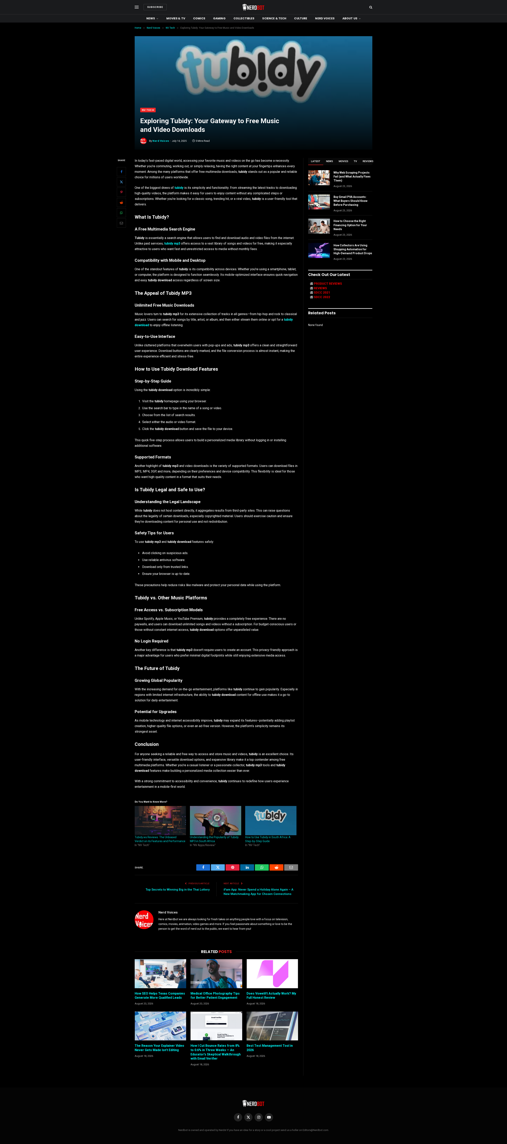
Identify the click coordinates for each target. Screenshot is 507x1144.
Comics (199, 18)
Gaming (219, 18)
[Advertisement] (253, 78)
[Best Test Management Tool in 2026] (272, 1026)
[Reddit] (121, 202)
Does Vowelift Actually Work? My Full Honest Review (271, 996)
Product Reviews (328, 283)
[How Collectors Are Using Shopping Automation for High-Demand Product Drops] (319, 250)
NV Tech (148, 110)
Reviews (368, 161)
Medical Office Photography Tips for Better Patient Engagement (215, 996)
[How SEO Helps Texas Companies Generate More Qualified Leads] (160, 973)
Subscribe (155, 7)
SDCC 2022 (322, 297)
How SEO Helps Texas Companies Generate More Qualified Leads (160, 996)
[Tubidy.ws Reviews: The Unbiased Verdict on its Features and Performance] (160, 820)
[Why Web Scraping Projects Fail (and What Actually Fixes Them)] (319, 177)
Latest (315, 161)
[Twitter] (121, 182)
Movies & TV (175, 18)
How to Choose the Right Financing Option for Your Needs (350, 225)
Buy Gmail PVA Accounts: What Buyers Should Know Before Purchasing (350, 200)
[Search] (370, 7)
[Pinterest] (121, 192)
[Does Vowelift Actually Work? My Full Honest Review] (272, 973)
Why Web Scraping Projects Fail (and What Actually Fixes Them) (352, 176)
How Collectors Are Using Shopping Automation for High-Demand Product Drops (353, 249)
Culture (300, 18)
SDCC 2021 (322, 292)
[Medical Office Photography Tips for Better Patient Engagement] (216, 973)
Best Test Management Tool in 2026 (270, 1048)
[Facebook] (121, 171)
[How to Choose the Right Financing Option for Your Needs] (319, 226)
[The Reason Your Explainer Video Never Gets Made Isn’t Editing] (160, 1026)
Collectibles (243, 18)
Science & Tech (274, 18)
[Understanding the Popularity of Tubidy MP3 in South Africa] (215, 820)
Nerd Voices (325, 18)
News (150, 18)
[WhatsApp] (121, 212)
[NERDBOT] (253, 7)
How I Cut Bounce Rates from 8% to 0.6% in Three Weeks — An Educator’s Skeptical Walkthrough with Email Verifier (216, 1052)
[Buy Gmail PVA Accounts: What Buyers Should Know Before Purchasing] (319, 202)
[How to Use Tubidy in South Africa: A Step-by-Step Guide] (270, 820)
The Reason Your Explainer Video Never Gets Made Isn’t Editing (159, 1048)
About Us (349, 18)
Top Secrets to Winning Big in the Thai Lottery (178, 889)
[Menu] (137, 7)
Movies (343, 161)
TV (355, 161)
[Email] (121, 223)
